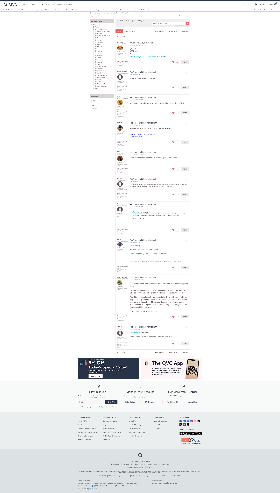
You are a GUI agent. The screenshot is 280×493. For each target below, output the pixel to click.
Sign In (180, 16)
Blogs (96, 88)
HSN (132, 464)
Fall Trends (23, 10)
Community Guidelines (84, 483)
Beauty (74, 10)
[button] (256, 4)
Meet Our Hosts (108, 428)
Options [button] (187, 43)
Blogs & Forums (98, 13)
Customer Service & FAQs (87, 428)
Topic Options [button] (129, 31)
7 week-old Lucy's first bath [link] (124, 13)
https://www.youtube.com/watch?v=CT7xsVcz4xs (148, 57)
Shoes (90, 10)
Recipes (99, 51)
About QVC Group (135, 425)
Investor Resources (135, 436)
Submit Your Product (161, 425)
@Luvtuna (137, 212)
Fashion (66, 10)
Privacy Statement (133, 467)
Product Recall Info (84, 440)
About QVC (132, 421)
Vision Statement (83, 489)
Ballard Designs (140, 464)
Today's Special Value (103, 36)
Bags (97, 10)
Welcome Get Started (103, 31)
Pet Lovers (112, 13)
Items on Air (45, 4)
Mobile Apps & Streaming (112, 436)
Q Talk (99, 82)
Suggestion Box (101, 84)
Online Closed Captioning (115, 483)
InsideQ (99, 33)
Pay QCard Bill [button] (172, 402)
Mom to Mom (101, 73)
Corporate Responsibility (137, 432)
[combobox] (148, 4)
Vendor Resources (160, 421)
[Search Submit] (244, 4)
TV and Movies (101, 66)
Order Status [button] (130, 402)
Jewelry (82, 10)
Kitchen (122, 10)
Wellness (99, 62)
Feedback (106, 440)
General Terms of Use (145, 467)
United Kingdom (173, 483)
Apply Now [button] (192, 402)
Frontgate (149, 464)
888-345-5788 (83, 421)
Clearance (48, 10)
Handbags (100, 42)
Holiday (99, 55)
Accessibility (93, 489)
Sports (99, 64)
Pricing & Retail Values (99, 483)
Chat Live (81, 425)
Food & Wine (133, 10)
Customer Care (101, 86)
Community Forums (110, 421)
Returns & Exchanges (85, 436)
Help (186, 16)
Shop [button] (24, 4)
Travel (99, 79)
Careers (157, 428)
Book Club (100, 68)
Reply (185, 62)
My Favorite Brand (102, 29)
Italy (160, 483)
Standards (94, 108)
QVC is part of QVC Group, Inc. (120, 464)
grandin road (165, 464)
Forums (106, 13)
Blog (104, 425)
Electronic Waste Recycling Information (127, 486)
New (14, 10)
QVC (91, 13)
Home (104, 10)
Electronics (113, 10)
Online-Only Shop (36, 10)
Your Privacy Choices (84, 486)
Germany (154, 483)
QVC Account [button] (150, 402)
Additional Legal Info (131, 483)
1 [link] (117, 36)
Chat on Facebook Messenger (88, 432)
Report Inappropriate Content (122, 61)
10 (123, 345)
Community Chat (102, 75)
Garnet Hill (157, 464)
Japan (165, 483)
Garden (58, 10)
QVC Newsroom (134, 428)
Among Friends (101, 77)
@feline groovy (135, 245)
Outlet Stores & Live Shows (112, 432)
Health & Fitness (146, 10)
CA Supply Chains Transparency (105, 486)
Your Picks (6, 10)
